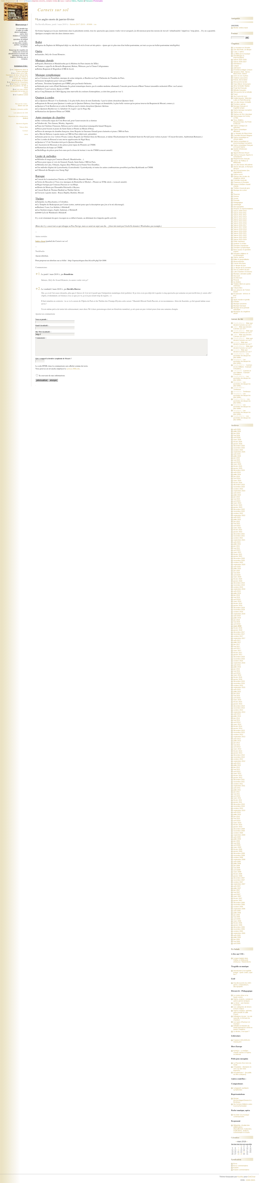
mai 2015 (236, 695)
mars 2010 (237, 823)
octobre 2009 (238, 833)
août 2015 (237, 689)
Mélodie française (239, 90)
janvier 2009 (237, 851)
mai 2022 (236, 523)
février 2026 (237, 442)
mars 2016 (237, 675)
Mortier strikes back (240, 28)
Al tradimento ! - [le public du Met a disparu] (242, 1073)
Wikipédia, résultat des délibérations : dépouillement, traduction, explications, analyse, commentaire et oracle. (242, 1128)
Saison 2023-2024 (240, 239)
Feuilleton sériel (22, 95)
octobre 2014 (238, 710)
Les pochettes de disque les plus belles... (242, 355)
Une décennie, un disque (242, 49)
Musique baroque (239, 306)
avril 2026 (236, 437)
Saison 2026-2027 (240, 62)
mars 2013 (237, 749)
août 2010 (237, 812)
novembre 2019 (239, 585)
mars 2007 (237, 896)
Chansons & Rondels (241, 182)
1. (39, 273)
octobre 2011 (238, 784)
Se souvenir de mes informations (52, 375)
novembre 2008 (239, 855)
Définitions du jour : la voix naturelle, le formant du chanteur (242, 1018)
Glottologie (237, 204)
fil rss (235, 1163)
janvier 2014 (237, 728)
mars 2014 (237, 724)
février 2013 (237, 751)
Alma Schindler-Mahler (241, 86)
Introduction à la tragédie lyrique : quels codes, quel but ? (242, 972)
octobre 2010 (238, 808)
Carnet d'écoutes (239, 263)
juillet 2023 (237, 495)
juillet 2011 (237, 790)
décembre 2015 (239, 681)
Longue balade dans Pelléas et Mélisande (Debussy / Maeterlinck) (242, 960)
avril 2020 (236, 575)
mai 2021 (236, 548)
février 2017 (237, 653)
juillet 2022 (237, 519)
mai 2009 (236, 843)
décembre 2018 (239, 607)
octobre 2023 (238, 489)
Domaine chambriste (240, 245)
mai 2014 (236, 720)
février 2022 (237, 530)
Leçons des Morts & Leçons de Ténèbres (20, 77)
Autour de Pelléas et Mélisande (240, 161)
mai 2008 (236, 868)
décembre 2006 (239, 902)
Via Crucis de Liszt (240, 96)
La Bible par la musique (241, 54)
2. (39, 288)
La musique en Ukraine (241, 47)
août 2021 (237, 542)
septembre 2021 (239, 540)
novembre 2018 (239, 609)
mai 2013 (236, 745)
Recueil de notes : (21, 104)
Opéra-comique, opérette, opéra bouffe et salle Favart (242, 1012)
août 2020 (237, 566)
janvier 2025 (237, 468)
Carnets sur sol (53, 9)
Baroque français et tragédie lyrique (240, 107)
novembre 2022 (239, 511)
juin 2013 (236, 743)
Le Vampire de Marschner (242, 133)
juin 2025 (236, 458)
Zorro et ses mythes (240, 76)
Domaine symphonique (241, 247)
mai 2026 (236, 435)
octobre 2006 (238, 906)
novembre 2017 (239, 634)
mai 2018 (236, 622)
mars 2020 (237, 577)
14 (238, 1150)
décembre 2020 (239, 558)
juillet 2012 (237, 765)
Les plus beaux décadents (243, 165)
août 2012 (237, 763)
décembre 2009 (239, 829)
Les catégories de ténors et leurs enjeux (242, 1008)
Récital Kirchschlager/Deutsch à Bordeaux (242, 1100)
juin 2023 (236, 497)
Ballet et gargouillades (241, 259)
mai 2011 (236, 794)
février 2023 (237, 505)
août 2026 (237, 429)
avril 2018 (236, 624)
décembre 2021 (239, 534)
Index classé (40, 241)
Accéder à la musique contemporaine (241, 1115)
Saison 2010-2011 (239, 213)
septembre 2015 (239, 687)
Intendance (237, 64)
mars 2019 (237, 601)
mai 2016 (236, 671)
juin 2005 (236, 939)
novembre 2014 (239, 708)
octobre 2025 (238, 450)
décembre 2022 (239, 509)
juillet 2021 (237, 544)
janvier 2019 (237, 605)
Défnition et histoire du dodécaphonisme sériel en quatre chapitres (242, 1027)
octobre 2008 (238, 857)
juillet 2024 (237, 474)
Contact (25, 131)
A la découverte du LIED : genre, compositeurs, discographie (242, 984)
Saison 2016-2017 (240, 225)
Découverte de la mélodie (242, 92)
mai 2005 (236, 941)
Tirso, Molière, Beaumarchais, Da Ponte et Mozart (242, 122)
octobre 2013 (238, 734)
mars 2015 (237, 700)
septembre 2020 (239, 564)
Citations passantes (240, 78)
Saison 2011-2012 (239, 215)
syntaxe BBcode (73, 368)
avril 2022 (236, 525)
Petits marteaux (239, 241)
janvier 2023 (237, 507)
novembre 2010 (239, 806)
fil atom (235, 1167)
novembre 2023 (239, 487)
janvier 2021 (237, 556)
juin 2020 (236, 571)
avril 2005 (236, 943)
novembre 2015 (239, 683)
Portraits (236, 200)
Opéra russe (238, 174)
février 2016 (237, 677)
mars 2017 (237, 650)
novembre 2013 (239, 732)
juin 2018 (236, 620)
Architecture (237, 278)
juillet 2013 (237, 741)
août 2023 (237, 493)
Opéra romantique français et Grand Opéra (243, 146)
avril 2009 (236, 845)
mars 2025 (237, 464)
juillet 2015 (237, 691)
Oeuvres (236, 194)
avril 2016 (236, 673)
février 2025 (237, 466)
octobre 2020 (238, 562)
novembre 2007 (239, 880)
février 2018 (237, 628)
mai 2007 (236, 892)
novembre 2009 (239, 831)
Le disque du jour (239, 265)
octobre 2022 (238, 513)
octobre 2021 (238, 538)
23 (244, 1152)
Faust (235, 94)
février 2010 (237, 824)
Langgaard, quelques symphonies (241, 1089)
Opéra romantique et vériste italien (240, 138)
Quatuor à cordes (239, 243)
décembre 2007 (239, 878)
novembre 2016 (239, 659)
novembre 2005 (239, 929)
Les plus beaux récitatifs (242, 102)
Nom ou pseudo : (41, 319)
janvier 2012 (237, 777)
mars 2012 (237, 773)
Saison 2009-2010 (240, 211)
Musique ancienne (240, 304)
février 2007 (237, 898)
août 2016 (237, 665)
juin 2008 (236, 865)
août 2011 (236, 788)
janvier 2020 (237, 581)
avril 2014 (236, 722)
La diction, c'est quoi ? (241, 1031)
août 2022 (237, 517)
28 (238, 1154)
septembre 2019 (239, 589)
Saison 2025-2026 (240, 59)
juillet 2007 (237, 888)
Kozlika (240, 1177)
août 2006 (237, 911)
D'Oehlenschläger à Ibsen (242, 70)
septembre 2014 (239, 712)
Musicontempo (238, 261)
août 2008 (237, 861)
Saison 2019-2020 (240, 231)
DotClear (251, 1177)
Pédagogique (238, 202)
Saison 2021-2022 (240, 235)
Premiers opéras (239, 104)
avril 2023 (236, 501)
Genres (236, 196)
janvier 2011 (237, 802)
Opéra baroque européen (242, 110)
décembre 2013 (239, 730)
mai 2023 (236, 499)
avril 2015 (236, 698)
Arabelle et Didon (22, 80)
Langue (236, 66)
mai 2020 (236, 573)
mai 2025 (236, 460)
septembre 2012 (239, 761)
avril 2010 (236, 820)
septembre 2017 (239, 638)
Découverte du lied (240, 82)
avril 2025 (236, 462)
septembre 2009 (239, 835)
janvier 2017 (237, 654)
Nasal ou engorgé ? (21, 84)
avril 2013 (236, 747)
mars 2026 (237, 439)
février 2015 (237, 702)
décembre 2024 (239, 470)
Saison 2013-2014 (240, 219)
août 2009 (237, 837)
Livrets (235, 198)
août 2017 (237, 640)
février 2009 (237, 849)
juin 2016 (236, 669)
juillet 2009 (237, 839)
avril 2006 (236, 919)
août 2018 (237, 616)
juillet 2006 (237, 913)
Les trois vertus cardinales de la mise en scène (19, 91)
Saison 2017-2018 (77, 24)
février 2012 (237, 775)
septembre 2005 (239, 933)
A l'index (236, 301)
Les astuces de (21, 113)
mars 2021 (237, 552)
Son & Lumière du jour (241, 269)
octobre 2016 (238, 661)
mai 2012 (236, 769)
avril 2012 (236, 771)
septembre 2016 (239, 663)
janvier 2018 (237, 630)
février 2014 (237, 726)
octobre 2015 (238, 685)
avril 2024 (236, 478)
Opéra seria (237, 112)
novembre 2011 (239, 782)
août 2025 (237, 454)
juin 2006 (236, 915)
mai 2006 (236, 917)
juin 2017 (236, 644)
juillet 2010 (237, 814)
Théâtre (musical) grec (241, 188)
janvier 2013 (237, 753)
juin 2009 (236, 841)
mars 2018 (237, 626)
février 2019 (237, 603)
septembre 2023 (239, 491)
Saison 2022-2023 (240, 237)
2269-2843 (250, 1180)
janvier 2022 (237, 532)
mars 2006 (237, 921)
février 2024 (237, 483)
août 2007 (237, 886)
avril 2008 (236, 870)
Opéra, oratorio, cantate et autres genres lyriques (243, 1000)
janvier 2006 (237, 925)
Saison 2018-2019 (240, 229)
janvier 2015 (237, 704)
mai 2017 (236, 646)
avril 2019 (236, 599)
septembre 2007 (239, 884)
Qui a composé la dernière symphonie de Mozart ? (53, 358)
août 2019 (237, 591)
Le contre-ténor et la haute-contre (240, 996)
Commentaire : (40, 338)
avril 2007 (236, 894)
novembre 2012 (239, 757)
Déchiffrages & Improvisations (238, 56)
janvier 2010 (237, 827)
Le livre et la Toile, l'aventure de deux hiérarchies (17, 74)
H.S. (235, 297)
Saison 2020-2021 (240, 233)
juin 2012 (236, 767)
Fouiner (234, 33)
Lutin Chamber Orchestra (242, 272)
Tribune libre (23, 127)
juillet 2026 (237, 431)
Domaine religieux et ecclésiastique (240, 254)
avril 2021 (236, 550)
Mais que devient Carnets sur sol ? (243, 324)
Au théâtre (237, 282)
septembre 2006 (239, 909)
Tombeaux (237, 389)
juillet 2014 (237, 716)
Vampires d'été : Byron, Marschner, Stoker (241, 73)
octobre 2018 (238, 612)
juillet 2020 (237, 568)
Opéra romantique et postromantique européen (242, 142)
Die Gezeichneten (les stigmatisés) (241, 171)
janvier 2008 (237, 876)
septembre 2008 (239, 859)
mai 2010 (236, 818)
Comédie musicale (240, 180)
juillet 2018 (237, 618)
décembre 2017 (239, 632)
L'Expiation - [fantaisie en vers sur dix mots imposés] (242, 1068)
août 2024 (237, 472)
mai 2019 (236, 597)
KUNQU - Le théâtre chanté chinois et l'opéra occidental (242, 1052)
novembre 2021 (239, 536)
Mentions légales (22, 123)
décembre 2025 (239, 446)
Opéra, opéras (238, 257)
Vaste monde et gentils (241, 300)
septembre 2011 (239, 786)
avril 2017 (236, 648)
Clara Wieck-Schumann (242, 84)
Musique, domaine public (19, 109)
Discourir (236, 276)
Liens (26, 134)
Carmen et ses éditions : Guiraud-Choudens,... (242, 366)
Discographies (238, 207)
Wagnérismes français (241, 159)
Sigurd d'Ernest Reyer (241, 153)
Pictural (236, 280)
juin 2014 (236, 718)
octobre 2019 (238, 587)
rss (95, 24)
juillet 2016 (237, 667)
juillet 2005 (237, 937)
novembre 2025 (239, 448)
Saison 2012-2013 (240, 217)
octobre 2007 (238, 882)
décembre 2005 (239, 927)
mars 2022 (237, 528)
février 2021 (237, 554)
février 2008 (237, 874)
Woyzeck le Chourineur (19, 82)
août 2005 (237, 935)
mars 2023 (237, 503)
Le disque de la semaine (242, 267)
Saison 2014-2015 (240, 221)
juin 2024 (236, 476)
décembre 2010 (239, 804)
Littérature (237, 68)
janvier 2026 (237, 444)
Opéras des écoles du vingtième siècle (241, 177)
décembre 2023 (239, 484)
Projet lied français (240, 88)
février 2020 (237, 579)
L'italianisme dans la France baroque (20, 70)
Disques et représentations (243, 209)
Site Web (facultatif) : (43, 332)
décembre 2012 (239, 755)
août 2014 (237, 714)
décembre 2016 (239, 657)
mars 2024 (237, 480)
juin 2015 (236, 693)
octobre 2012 (238, 759)
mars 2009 (237, 847)
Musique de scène (240, 190)
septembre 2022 (239, 515)
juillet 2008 (237, 863)
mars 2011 (237, 798)
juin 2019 (236, 595)
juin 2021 (236, 546)
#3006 (89, 24)
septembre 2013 (239, 736)
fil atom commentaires (241, 1170)
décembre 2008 (239, 853)
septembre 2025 (239, 452)
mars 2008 (237, 872)
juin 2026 (236, 433)
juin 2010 (236, 816)
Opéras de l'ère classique (242, 114)
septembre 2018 (239, 614)
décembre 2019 (239, 583)
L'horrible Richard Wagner (242, 135)
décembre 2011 (239, 779)
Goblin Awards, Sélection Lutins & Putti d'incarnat (242, 99)
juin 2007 (236, 890)
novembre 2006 (239, 904)
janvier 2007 (237, 900)
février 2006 (237, 923)
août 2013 (237, 739)
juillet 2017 (237, 642)
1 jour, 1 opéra (238, 52)
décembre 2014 (239, 706)
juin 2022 (236, 521)
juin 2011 (236, 792)
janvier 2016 (237, 679)
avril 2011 (236, 796)
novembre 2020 (239, 560)
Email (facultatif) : (42, 325)
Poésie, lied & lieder (240, 80)
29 (241, 1154)
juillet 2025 (237, 456)
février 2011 (237, 800)
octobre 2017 (238, 636)
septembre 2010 (239, 810)
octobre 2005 (238, 931)
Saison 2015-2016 (240, 223)
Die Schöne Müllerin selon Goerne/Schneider (242, 1105)
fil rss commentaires (240, 1166)
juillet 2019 (237, 593)
